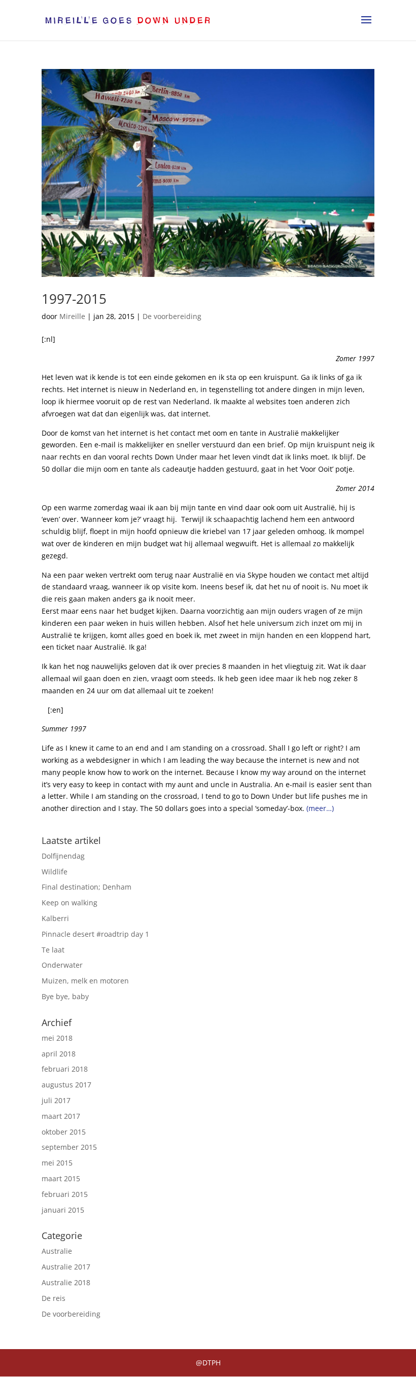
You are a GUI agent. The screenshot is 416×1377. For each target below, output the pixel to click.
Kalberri (55, 918)
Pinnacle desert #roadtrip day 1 (95, 934)
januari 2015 (63, 1210)
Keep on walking (69, 902)
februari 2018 (65, 1069)
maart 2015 (61, 1178)
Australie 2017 (66, 1267)
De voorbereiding (172, 316)
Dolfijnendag (63, 856)
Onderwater (62, 965)
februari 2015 (65, 1194)
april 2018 (59, 1053)
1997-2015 (74, 299)
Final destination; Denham (86, 887)
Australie (57, 1251)
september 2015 (69, 1147)
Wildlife (54, 871)
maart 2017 (61, 1116)
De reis (53, 1298)
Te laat (53, 950)
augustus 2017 (66, 1084)
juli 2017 (56, 1100)
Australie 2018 (66, 1282)
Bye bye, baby (65, 996)
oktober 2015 (64, 1132)
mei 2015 (57, 1163)
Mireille (72, 316)
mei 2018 (57, 1038)
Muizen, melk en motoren (85, 980)
